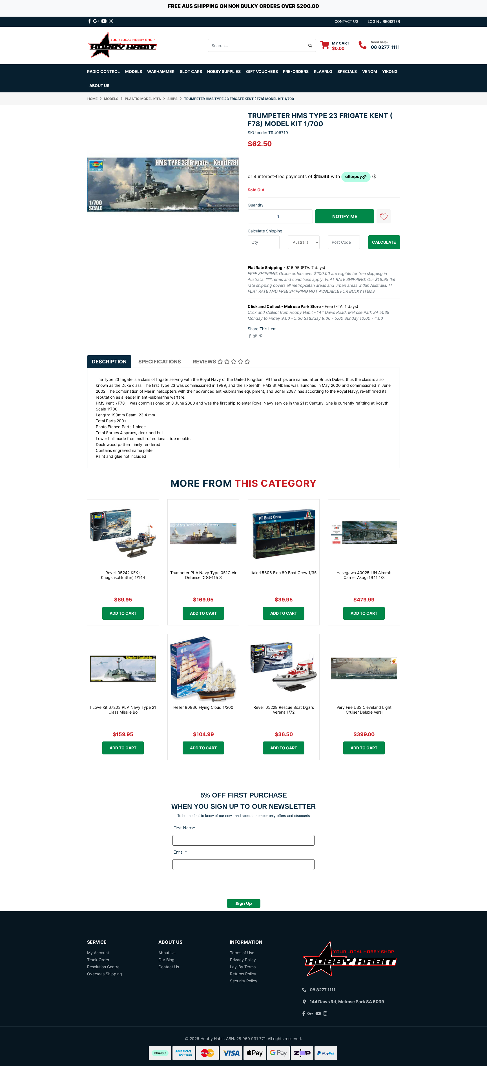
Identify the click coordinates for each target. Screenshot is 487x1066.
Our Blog (166, 959)
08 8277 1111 (385, 47)
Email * (180, 852)
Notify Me (344, 216)
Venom (369, 71)
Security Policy (243, 980)
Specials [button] (347, 71)
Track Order (98, 959)
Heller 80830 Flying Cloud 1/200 (203, 707)
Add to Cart (123, 613)
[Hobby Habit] (123, 45)
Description (109, 362)
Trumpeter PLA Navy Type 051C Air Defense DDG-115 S (203, 575)
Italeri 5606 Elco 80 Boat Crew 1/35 (284, 572)
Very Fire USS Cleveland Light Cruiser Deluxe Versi (364, 709)
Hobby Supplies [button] (224, 71)
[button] (384, 216)
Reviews (205, 362)
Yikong (390, 71)
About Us (99, 85)
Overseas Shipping (104, 973)
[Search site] (310, 45)
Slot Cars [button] (191, 71)
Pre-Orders (296, 71)
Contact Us (168, 966)
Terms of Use (242, 952)
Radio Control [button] (103, 71)
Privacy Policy (243, 959)
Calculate (384, 242)
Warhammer (160, 71)
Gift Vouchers (262, 71)
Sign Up (243, 903)
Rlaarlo (323, 71)
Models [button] (133, 71)
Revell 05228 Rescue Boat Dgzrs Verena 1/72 (283, 709)
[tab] (109, 361)
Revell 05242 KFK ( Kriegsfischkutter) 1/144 (123, 575)
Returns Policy (243, 973)
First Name (184, 827)
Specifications (159, 362)
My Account (98, 952)
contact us (346, 21)
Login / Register (384, 21)
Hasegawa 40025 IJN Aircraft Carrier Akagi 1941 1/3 (364, 575)
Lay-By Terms (243, 966)
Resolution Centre (103, 966)
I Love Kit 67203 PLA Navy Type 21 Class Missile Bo (123, 709)
